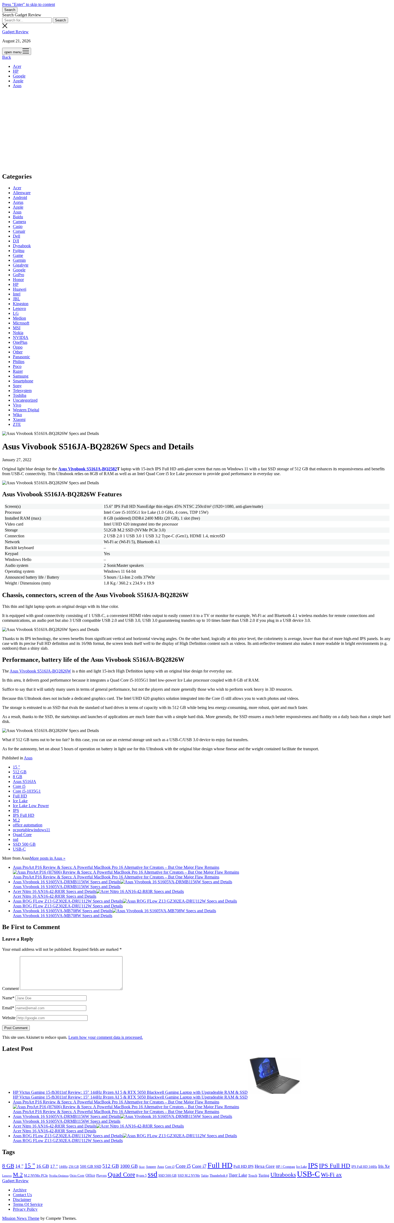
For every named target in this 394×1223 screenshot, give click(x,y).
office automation (27, 825)
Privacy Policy (25, 1209)
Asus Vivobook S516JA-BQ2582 (87, 469)
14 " (19, 1166)
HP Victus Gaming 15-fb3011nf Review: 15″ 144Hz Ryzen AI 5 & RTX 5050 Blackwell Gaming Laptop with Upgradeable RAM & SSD (130, 1092)
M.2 (16, 820)
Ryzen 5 (141, 1175)
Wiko (17, 414)
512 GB (20, 772)
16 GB (42, 1166)
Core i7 (199, 1166)
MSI (16, 328)
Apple (18, 81)
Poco (17, 366)
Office (90, 1175)
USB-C (19, 849)
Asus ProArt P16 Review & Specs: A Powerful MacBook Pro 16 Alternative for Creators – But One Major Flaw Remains (116, 867)
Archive (20, 1190)
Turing (263, 1175)
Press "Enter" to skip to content (28, 4)
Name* (8, 998)
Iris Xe (384, 1166)
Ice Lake (20, 801)
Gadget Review (15, 31)
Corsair (19, 231)
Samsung (20, 376)
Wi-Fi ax (331, 1174)
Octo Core (77, 1175)
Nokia (18, 332)
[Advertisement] (197, 130)
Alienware (22, 192)
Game (18, 255)
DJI (16, 241)
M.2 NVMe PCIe (36, 1175)
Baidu (18, 217)
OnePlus (20, 342)
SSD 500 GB (24, 844)
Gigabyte (20, 265)
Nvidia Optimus (59, 1175)
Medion (19, 318)
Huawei (19, 289)
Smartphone (23, 381)
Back (6, 57)
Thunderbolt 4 (219, 1175)
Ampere (151, 1167)
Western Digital (26, 410)
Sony (17, 385)
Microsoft (21, 323)
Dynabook (22, 245)
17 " (54, 1166)
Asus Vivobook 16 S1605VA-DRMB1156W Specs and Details (66, 882)
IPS (16, 810)
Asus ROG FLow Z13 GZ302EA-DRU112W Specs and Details (68, 901)
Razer (18, 371)
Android (20, 197)
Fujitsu (18, 250)
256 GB (74, 1167)
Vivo (17, 405)
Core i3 (169, 1167)
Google (19, 76)
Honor (18, 279)
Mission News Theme (20, 1218)
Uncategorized (25, 400)
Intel (16, 294)
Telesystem (22, 390)
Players (101, 1175)
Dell (16, 236)
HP (15, 71)
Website (9, 1017)
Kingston (20, 303)
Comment (10, 988)
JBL (16, 299)
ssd (15, 839)
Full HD (20, 796)
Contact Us (22, 1194)
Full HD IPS (243, 1166)
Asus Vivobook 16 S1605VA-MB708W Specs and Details (62, 910)
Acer (17, 66)
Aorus (18, 202)
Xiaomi (19, 419)
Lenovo (19, 308)
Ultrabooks (283, 1175)
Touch (252, 1175)
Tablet (205, 1175)
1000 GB (129, 1166)
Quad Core (22, 834)
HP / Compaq (285, 1167)
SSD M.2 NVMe (189, 1175)
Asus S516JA (24, 781)
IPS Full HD (23, 815)
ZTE (17, 424)
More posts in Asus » (47, 858)
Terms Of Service (28, 1204)
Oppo (18, 347)
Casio (18, 226)
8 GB (17, 776)
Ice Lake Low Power (31, 805)
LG (16, 313)
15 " (16, 767)
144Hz (63, 1167)
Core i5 (19, 786)
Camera (19, 221)
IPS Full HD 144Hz (364, 1167)
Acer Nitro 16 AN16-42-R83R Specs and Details (54, 891)
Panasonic (21, 356)
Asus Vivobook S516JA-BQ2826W (40, 671)
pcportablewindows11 (31, 829)
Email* (8, 1008)
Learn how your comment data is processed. (105, 1037)
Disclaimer (22, 1199)
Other (18, 352)
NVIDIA (20, 337)
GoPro (18, 274)
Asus (17, 85)
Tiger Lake (238, 1175)
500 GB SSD (90, 1166)
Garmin (19, 260)
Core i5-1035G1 (27, 791)
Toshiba (19, 395)
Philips (18, 361)
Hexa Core (265, 1166)
